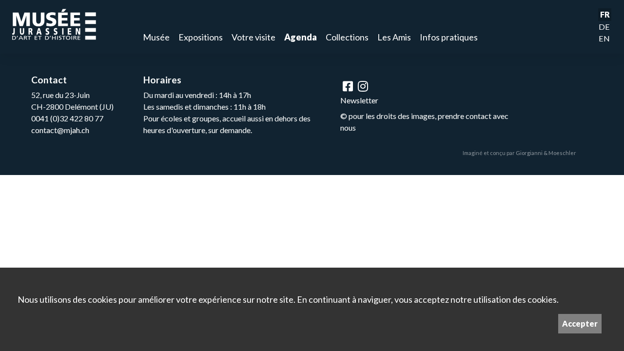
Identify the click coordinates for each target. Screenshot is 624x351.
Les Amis (394, 37)
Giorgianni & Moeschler (546, 153)
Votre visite (253, 37)
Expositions (200, 37)
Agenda (300, 37)
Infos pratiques (449, 37)
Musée (156, 37)
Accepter (580, 323)
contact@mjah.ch (60, 130)
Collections (347, 37)
